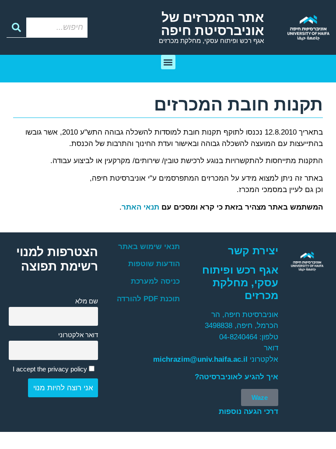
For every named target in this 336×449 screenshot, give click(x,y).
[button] (168, 62)
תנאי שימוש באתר (149, 246)
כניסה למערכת (155, 281)
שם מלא (86, 301)
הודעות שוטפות (154, 264)
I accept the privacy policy (51, 369)
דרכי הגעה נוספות (248, 411)
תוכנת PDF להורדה (148, 299)
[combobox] (57, 28)
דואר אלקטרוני (78, 335)
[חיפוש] (16, 28)
